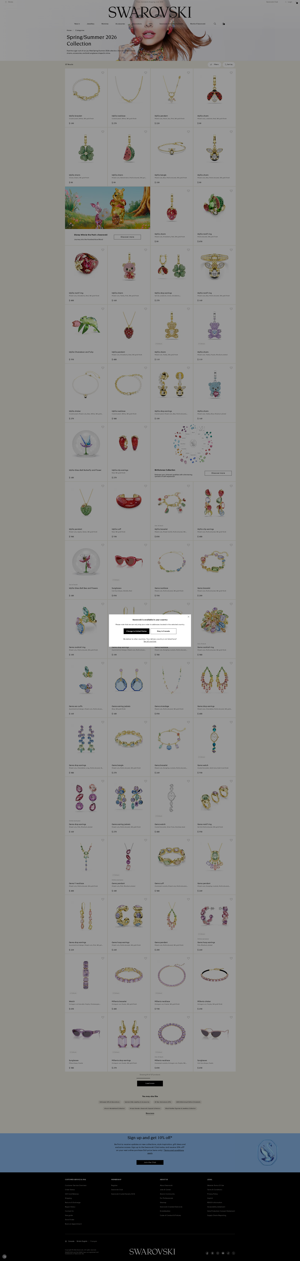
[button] (188, 616)
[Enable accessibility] (4, 1256)
